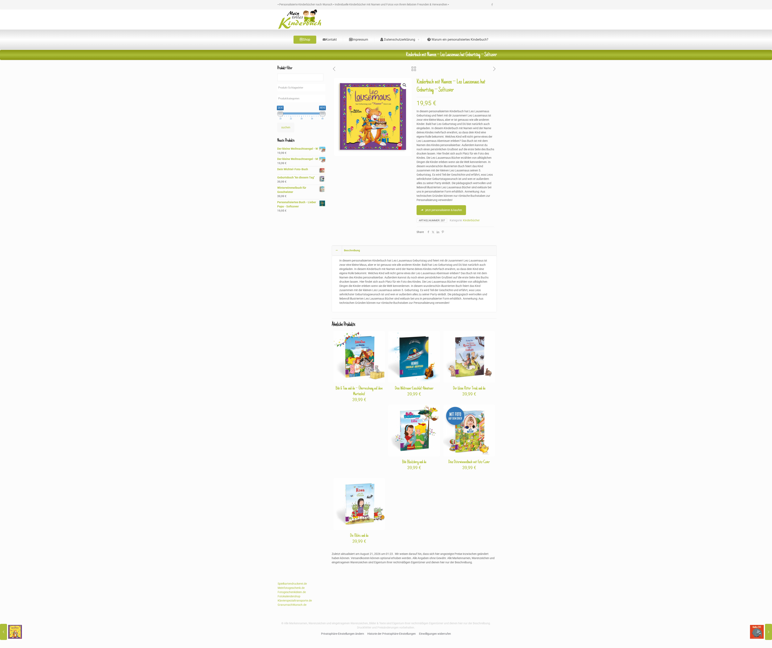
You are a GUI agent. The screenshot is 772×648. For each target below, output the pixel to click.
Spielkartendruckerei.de (292, 583)
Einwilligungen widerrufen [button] (435, 633)
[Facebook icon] (492, 4)
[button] (405, 85)
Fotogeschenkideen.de (292, 592)
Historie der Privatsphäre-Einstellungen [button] (391, 633)
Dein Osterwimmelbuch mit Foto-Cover (469, 462)
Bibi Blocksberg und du (414, 462)
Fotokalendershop (289, 596)
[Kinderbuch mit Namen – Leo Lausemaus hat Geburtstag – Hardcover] (11, 632)
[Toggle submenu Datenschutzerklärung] (418, 40)
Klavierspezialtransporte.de (295, 600)
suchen (285, 127)
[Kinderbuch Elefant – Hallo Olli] (760, 632)
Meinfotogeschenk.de (291, 587)
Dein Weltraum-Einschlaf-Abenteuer (414, 388)
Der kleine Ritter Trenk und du (469, 388)
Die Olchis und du (359, 535)
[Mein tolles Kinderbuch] (300, 19)
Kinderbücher (471, 220)
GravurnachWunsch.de (292, 604)
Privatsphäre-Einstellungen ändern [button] (342, 633)
